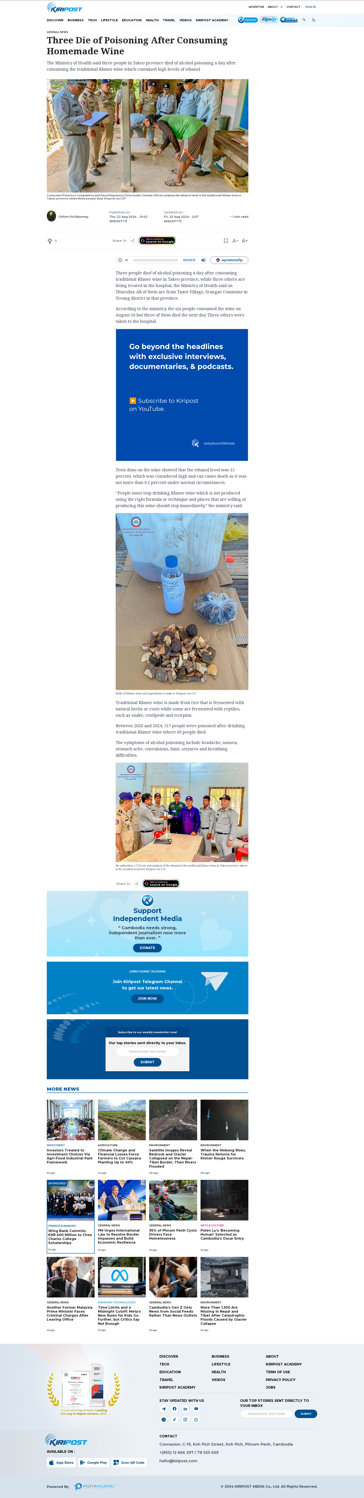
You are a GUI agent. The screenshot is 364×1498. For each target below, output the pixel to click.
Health (152, 20)
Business (76, 20)
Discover (55, 20)
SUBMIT (148, 1062)
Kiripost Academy (212, 20)
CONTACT (293, 6)
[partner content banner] (182, 396)
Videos (185, 20)
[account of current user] (304, 20)
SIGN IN (310, 6)
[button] (225, 241)
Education (132, 20)
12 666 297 (184, 1452)
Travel (169, 20)
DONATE (147, 948)
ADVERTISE (256, 6)
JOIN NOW (147, 999)
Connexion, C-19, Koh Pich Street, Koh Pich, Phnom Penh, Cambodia (226, 1444)
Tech (92, 20)
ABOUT (273, 6)
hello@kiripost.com (178, 1461)
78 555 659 (208, 1452)
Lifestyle (109, 20)
